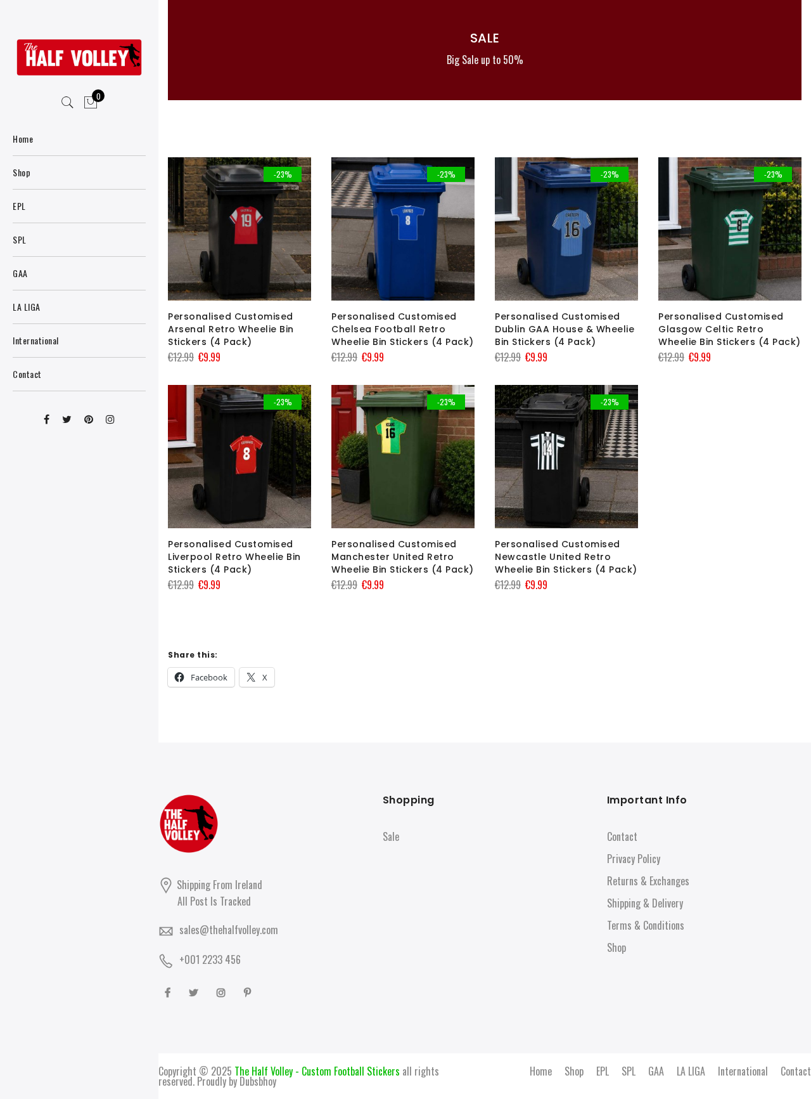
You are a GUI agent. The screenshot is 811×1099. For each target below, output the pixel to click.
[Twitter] (195, 991)
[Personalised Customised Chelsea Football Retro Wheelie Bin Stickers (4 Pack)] (403, 229)
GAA (656, 1071)
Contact (622, 836)
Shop (616, 947)
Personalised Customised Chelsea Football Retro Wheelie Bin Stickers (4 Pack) (402, 329)
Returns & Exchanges (648, 880)
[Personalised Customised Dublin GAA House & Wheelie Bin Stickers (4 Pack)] (566, 229)
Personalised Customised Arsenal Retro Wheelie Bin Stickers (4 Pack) (231, 329)
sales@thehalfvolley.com (228, 929)
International (743, 1071)
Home (541, 1071)
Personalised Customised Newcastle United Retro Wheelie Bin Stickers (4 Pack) (566, 557)
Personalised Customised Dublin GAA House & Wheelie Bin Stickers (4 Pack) (564, 329)
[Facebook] (169, 991)
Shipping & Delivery (645, 903)
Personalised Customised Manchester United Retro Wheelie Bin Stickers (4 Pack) (402, 557)
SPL (628, 1071)
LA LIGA (691, 1071)
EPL (602, 1071)
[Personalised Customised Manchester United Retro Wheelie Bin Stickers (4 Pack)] (403, 456)
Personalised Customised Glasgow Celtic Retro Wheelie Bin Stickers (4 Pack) (729, 329)
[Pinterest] (249, 991)
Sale (391, 836)
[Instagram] (223, 991)
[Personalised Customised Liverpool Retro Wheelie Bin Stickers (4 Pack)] (239, 456)
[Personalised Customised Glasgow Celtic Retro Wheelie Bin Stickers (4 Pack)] (729, 229)
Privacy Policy (633, 858)
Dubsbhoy (257, 1081)
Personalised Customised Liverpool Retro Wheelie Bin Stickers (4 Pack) (234, 557)
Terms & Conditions (645, 925)
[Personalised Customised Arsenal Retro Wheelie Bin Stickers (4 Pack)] (239, 229)
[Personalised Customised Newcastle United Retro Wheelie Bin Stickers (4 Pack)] (566, 456)
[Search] (67, 102)
